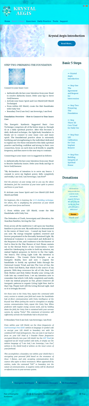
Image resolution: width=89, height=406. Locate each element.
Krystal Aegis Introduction (73, 76)
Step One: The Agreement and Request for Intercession (73, 92)
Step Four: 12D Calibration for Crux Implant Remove (73, 141)
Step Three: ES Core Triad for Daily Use (73, 124)
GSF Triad (47, 338)
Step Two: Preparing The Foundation (73, 109)
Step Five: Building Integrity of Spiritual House (73, 160)
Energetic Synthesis (43, 394)
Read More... (66, 45)
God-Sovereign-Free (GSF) (14, 328)
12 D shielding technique (43, 200)
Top (83, 394)
